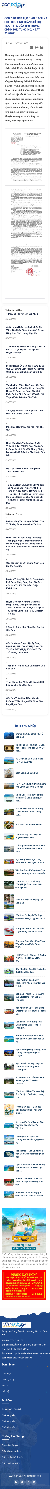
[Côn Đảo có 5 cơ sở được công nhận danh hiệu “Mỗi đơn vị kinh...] (9, 885)
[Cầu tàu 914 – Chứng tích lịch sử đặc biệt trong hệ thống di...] (9, 1025)
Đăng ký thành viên (11, 1463)
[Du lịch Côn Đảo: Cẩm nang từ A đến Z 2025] (9, 760)
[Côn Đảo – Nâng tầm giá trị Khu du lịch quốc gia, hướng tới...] (9, 1095)
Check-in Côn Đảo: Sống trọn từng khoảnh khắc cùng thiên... (30, 944)
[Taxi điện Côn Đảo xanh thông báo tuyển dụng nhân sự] (9, 1140)
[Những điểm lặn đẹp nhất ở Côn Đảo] (9, 735)
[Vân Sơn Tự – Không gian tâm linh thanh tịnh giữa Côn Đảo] (9, 872)
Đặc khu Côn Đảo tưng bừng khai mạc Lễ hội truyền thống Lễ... (30, 1011)
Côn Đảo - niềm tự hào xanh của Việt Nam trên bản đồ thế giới (29, 997)
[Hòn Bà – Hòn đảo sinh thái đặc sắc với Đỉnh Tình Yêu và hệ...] (9, 1039)
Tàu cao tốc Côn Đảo (12, 1409)
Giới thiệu (6, 1373)
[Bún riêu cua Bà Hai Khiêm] (9, 825)
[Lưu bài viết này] (41, 47)
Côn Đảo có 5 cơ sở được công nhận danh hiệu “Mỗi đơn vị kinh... (28, 884)
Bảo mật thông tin (10, 1445)
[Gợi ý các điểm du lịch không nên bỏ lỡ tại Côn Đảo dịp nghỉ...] (9, 1168)
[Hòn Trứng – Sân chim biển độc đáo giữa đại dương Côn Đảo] (9, 1154)
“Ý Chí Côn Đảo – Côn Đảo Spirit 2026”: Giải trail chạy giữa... (28, 1110)
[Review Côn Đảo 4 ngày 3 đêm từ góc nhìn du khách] (9, 1194)
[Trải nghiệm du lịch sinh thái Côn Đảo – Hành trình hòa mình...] (9, 849)
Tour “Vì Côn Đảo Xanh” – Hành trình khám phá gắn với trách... (30, 983)
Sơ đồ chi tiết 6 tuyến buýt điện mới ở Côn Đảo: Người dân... (29, 798)
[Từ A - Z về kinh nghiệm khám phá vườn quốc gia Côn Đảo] (9, 786)
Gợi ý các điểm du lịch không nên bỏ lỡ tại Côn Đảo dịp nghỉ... (30, 1167)
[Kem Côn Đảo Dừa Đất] (9, 773)
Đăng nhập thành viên (12, 1457)
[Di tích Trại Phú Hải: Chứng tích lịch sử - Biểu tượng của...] (9, 812)
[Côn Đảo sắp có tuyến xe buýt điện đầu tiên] (9, 836)
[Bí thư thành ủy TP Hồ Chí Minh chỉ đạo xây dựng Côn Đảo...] (9, 1182)
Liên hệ (5, 1391)
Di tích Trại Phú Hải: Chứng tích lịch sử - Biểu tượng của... (29, 811)
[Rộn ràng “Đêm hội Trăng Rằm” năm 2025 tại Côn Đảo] (9, 861)
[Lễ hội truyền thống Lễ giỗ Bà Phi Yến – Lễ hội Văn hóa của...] (9, 958)
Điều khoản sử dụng (11, 1451)
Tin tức (5, 1385)
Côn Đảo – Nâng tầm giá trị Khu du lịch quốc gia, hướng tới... (29, 1094)
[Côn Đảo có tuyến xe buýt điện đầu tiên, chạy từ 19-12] (9, 917)
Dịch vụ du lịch (9, 1379)
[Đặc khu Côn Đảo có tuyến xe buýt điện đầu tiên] (9, 971)
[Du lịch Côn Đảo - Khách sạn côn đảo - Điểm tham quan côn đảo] (15, 5)
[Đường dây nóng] (25, 1285)
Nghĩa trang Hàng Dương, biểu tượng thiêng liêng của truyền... (30, 1052)
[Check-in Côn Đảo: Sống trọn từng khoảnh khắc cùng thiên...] (9, 944)
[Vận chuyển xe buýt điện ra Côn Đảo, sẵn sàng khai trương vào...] (9, 1066)
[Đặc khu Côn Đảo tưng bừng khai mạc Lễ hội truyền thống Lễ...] (9, 1011)
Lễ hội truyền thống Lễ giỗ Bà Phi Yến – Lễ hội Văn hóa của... (30, 958)
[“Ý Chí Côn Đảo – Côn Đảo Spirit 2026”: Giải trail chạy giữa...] (9, 1110)
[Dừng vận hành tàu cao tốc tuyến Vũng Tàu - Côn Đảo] (9, 930)
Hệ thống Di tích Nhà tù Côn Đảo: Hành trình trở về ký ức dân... (30, 748)
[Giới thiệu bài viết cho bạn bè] (31, 47)
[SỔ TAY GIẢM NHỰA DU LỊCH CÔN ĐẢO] (25, 1230)
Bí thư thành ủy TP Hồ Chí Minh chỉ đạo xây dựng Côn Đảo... (29, 1181)
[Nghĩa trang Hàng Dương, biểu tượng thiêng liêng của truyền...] (9, 1053)
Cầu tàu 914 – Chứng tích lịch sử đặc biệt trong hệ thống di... (28, 1024)
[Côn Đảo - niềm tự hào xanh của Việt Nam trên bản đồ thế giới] (9, 997)
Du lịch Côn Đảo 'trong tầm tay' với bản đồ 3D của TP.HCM (29, 1125)
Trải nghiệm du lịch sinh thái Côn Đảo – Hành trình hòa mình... (30, 848)
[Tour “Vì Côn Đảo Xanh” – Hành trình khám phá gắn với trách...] (9, 983)
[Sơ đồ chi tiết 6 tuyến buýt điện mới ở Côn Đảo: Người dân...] (9, 798)
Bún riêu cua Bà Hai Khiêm (28, 824)
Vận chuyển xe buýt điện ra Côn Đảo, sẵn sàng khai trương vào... (29, 1066)
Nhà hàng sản (8, 1415)
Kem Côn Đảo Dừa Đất (26, 773)
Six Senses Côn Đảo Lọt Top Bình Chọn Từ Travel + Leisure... (29, 1080)
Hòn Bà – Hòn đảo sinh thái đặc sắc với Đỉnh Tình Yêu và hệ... (29, 1038)
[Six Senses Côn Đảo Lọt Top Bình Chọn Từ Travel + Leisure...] (9, 1081)
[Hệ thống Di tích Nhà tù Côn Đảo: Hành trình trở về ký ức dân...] (9, 748)
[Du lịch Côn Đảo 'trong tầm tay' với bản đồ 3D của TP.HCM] (9, 1125)
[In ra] (36, 47)
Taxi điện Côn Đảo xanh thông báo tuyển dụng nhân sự (29, 1139)
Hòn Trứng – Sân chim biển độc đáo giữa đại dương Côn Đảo (29, 1153)
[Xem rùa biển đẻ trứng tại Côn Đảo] (9, 901)
